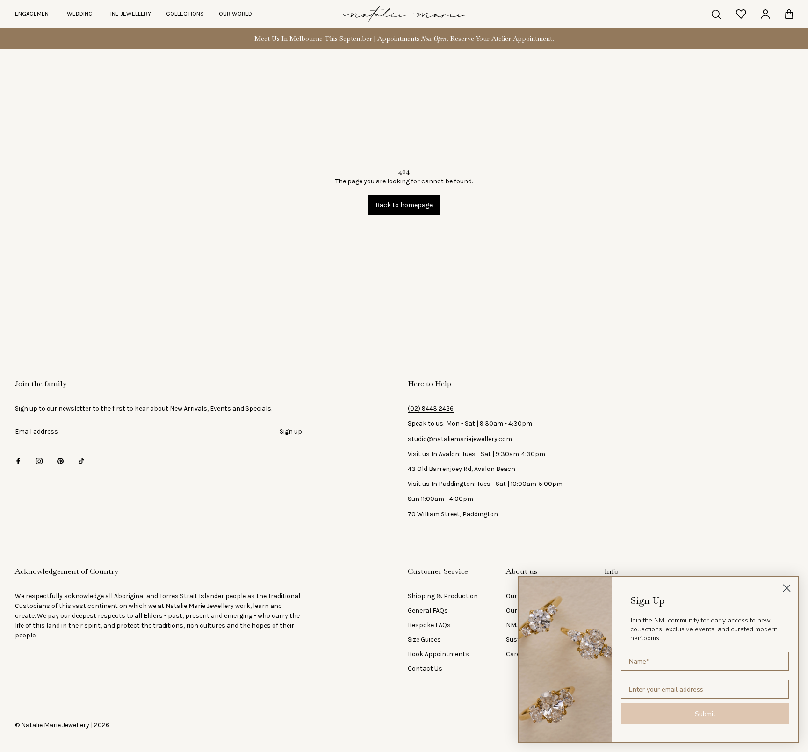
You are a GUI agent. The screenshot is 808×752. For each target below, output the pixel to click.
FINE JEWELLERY (129, 13)
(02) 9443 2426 (431, 408)
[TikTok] (81, 460)
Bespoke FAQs (429, 625)
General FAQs (428, 611)
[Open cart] (789, 14)
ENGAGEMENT (33, 13)
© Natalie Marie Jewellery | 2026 (62, 725)
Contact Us (425, 668)
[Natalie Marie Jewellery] (404, 14)
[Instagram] (39, 460)
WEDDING (80, 13)
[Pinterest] (60, 460)
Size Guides (424, 640)
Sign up (291, 431)
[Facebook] (18, 460)
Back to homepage (404, 205)
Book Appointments (438, 654)
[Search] (716, 14)
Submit (705, 713)
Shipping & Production (443, 596)
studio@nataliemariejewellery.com (460, 439)
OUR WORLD (235, 13)
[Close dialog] (787, 588)
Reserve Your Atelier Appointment (501, 38)
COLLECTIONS (185, 13)
